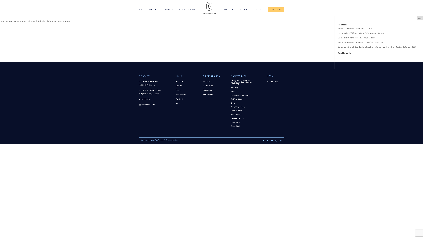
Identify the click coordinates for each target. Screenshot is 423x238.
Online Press (208, 86)
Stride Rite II (235, 122)
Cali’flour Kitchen (237, 99)
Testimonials (181, 95)
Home (141, 9)
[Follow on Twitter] (267, 140)
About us (179, 81)
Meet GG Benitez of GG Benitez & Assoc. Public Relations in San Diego (361, 33)
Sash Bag (234, 88)
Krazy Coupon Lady (238, 107)
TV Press (206, 81)
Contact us (276, 9)
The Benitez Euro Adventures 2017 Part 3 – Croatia (355, 28)
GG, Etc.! (259, 9)
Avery (233, 91)
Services (169, 9)
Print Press (207, 90)
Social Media (208, 95)
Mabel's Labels (236, 111)
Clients (243, 9)
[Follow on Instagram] (276, 140)
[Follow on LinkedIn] (272, 140)
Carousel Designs (237, 118)
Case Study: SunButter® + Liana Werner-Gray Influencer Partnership (241, 82)
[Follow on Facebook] (263, 140)
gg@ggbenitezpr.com (147, 105)
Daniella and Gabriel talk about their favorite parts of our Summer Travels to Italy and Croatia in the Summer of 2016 (377, 47)
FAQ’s (178, 104)
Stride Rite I (235, 126)
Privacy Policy (272, 81)
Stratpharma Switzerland (240, 95)
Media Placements (187, 9)
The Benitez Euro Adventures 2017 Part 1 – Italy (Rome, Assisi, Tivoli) (361, 42)
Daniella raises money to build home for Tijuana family (356, 37)
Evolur (233, 103)
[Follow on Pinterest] (281, 140)
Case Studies (229, 9)
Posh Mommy (236, 115)
